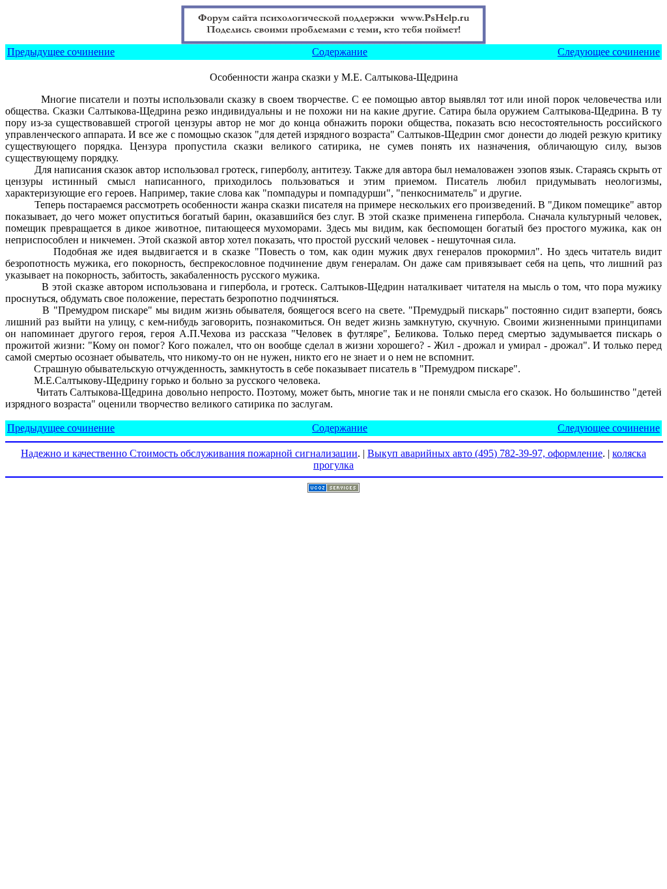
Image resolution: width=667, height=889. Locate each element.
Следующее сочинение (609, 51)
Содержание (339, 51)
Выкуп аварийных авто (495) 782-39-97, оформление (485, 453)
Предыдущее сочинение (61, 51)
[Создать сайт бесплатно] (333, 489)
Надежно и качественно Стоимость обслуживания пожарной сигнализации (189, 453)
